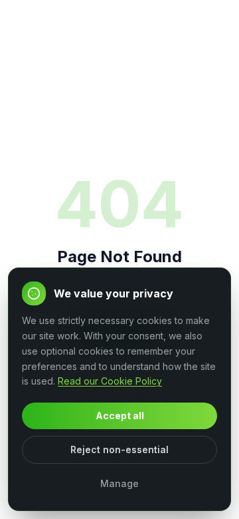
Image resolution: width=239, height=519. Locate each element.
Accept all (120, 415)
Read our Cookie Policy (110, 381)
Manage (119, 483)
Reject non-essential (119, 449)
